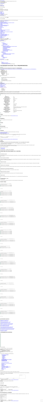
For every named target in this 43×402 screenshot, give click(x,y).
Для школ (3, 358)
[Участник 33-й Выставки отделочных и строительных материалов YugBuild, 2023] (0, 334)
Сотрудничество (3, 52)
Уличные (3, 356)
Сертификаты (1, 31)
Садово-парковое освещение (6, 49)
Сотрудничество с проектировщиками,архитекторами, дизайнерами (4, 35)
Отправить (2, 140)
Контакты (3, 56)
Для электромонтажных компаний (7, 54)
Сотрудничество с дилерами (5, 366)
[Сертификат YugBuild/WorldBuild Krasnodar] (0, 337)
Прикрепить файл (10, 389)
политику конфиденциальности (14, 379)
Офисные (3, 357)
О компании (3, 42)
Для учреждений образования (6, 47)
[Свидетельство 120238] (0, 346)
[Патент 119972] (0, 344)
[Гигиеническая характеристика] (0, 335)
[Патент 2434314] (0, 339)
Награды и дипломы (6, 31)
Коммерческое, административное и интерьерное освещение (10, 46)
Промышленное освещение (6, 45)
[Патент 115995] (0, 340)
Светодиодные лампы (5, 50)
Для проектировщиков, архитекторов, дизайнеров (8, 53)
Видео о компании (10, 31)
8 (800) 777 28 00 (2, 5)
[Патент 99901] (0, 341)
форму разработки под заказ (14, 115)
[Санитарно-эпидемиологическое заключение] (0, 336)
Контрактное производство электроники (6, 359)
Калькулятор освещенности (3, 87)
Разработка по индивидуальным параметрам (7, 363)
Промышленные (4, 355)
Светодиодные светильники (5, 62)
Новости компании (2, 32)
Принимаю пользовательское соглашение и (9, 379)
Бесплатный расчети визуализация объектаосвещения (3, 86)
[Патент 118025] (0, 342)
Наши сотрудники (5, 57)
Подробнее (2, 220)
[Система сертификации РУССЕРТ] (0, 338)
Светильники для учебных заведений (6, 63)
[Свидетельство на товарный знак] (0, 333)
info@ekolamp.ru (2, 3)
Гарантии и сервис (2, 33)
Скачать (1, 36)
